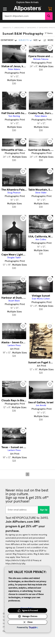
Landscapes (19, 27)
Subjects (7, 27)
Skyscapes (31, 27)
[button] (27, 2)
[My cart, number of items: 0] (50, 8)
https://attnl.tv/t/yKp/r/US (18, 560)
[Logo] (27, 9)
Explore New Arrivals (27, 2)
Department (7, 40)
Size (35, 40)
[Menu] (4, 9)
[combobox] (23, 16)
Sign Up (44, 510)
